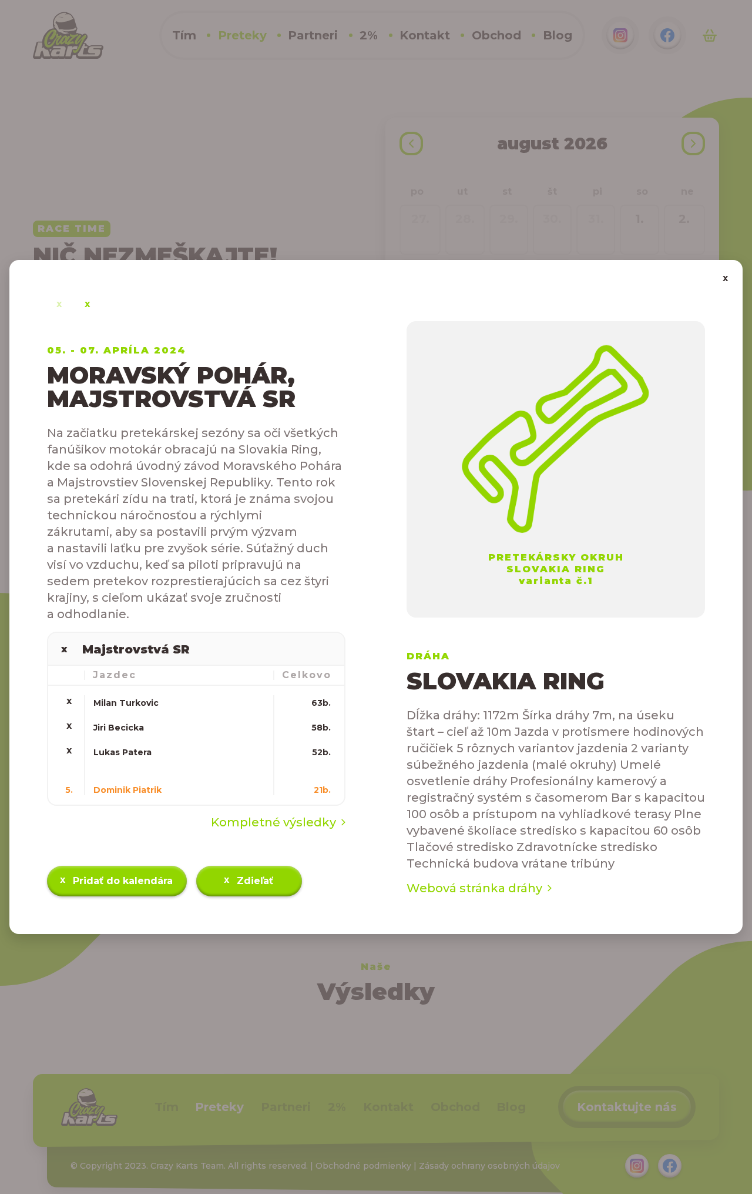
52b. (321, 752)
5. (69, 790)
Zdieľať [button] (249, 880)
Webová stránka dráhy (474, 888)
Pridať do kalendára (116, 880)
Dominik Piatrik (127, 790)
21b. (322, 790)
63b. (321, 703)
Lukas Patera (122, 752)
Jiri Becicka (118, 727)
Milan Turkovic (126, 703)
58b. (321, 727)
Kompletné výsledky (273, 822)
